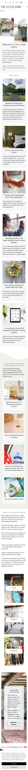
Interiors (14, 619)
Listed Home (15, 515)
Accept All (14, 763)
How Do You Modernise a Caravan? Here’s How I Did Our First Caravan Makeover (14, 468)
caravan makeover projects (15, 529)
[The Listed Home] (12, 7)
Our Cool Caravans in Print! (14, 499)
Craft (14, 588)
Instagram (10, 714)
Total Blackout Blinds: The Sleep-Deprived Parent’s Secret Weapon (14, 240)
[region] (14, 760)
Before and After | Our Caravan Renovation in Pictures (14, 404)
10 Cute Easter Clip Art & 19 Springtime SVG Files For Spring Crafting (14, 330)
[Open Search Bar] (27, 7)
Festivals (14, 651)
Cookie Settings (14, 767)
